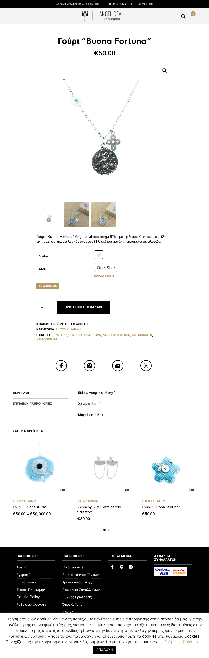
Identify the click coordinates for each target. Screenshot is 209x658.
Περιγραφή (21, 393)
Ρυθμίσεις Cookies (31, 604)
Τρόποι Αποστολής (77, 582)
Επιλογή (62, 490)
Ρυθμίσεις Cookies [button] (181, 641)
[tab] (40, 393)
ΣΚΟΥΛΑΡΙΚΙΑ (87, 501)
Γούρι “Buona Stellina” (161, 507)
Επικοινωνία (26, 582)
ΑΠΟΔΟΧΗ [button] (104, 650)
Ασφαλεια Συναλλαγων (81, 590)
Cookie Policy (28, 597)
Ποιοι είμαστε (72, 567)
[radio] (99, 255)
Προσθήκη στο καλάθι (83, 307)
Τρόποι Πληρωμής (31, 590)
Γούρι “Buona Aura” (30, 507)
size (42, 269)
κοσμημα (121, 335)
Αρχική (22, 567)
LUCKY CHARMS (69, 329)
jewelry (60, 335)
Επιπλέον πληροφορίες (32, 404)
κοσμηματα (142, 335)
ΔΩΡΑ (96, 335)
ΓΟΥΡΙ (73, 335)
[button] (17, 16)
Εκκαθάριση (104, 276)
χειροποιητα (46, 339)
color (45, 256)
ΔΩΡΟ (107, 335)
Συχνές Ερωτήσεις (77, 597)
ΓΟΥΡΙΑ (84, 335)
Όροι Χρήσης (72, 604)
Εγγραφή (24, 574)
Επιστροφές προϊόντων (80, 574)
